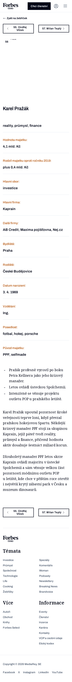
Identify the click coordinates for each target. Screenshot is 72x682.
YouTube (57, 672)
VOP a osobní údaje (50, 638)
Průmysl (8, 565)
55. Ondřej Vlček (20, 29)
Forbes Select (11, 627)
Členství (44, 617)
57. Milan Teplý (51, 28)
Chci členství (39, 6)
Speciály (44, 560)
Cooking (8, 586)
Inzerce (43, 622)
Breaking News (48, 586)
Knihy (6, 622)
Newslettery (46, 581)
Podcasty (44, 576)
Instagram (29, 672)
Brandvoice (46, 591)
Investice (8, 560)
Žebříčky (8, 591)
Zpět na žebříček (17, 18)
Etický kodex (46, 643)
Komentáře (46, 565)
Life (5, 581)
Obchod (7, 617)
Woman (43, 570)
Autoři (6, 611)
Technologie (10, 576)
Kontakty (44, 633)
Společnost (9, 570)
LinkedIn (43, 672)
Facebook (9, 672)
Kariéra (43, 627)
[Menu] (65, 6)
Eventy (43, 611)
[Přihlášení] (56, 6)
